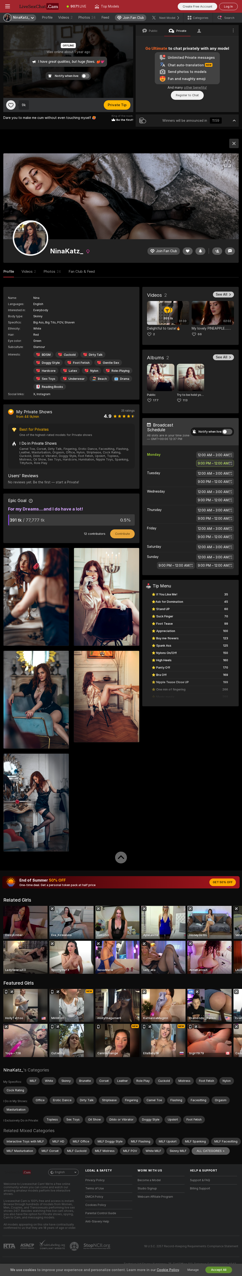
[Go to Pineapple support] (75, 1246)
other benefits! (195, 87)
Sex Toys (48, 379)
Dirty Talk (96, 354)
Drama (124, 379)
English (60, 1172)
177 (156, 400)
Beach (102, 379)
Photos (87, 17)
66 (200, 334)
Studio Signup (147, 1188)
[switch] (227, 432)
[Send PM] (230, 251)
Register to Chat (187, 95)
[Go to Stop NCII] (97, 1246)
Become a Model (149, 1180)
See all (221, 294)
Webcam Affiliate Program (155, 1196)
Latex (73, 370)
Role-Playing (121, 370)
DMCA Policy (94, 1196)
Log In (228, 6)
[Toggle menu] (7, 6)
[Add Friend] (217, 251)
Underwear (77, 379)
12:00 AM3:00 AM (213, 455)
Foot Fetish (81, 362)
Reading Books (52, 387)
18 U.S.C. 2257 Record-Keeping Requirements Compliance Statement (191, 1246)
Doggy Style (51, 362)
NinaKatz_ (13, 1069)
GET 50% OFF (223, 882)
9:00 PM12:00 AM (213, 463)
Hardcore (49, 370)
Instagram (43, 394)
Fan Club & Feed (82, 271)
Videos (65, 17)
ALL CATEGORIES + (211, 1151)
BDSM (46, 354)
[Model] (234, 143)
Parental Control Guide (100, 1213)
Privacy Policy (95, 1180)
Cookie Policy (168, 1270)
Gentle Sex (111, 362)
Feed (105, 17)
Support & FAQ (200, 1180)
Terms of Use (94, 1188)
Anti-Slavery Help (97, 1221)
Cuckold (70, 354)
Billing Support (200, 1188)
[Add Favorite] (11, 105)
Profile (47, 17)
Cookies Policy (95, 1205)
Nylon (94, 370)
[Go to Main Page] (38, 6)
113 (185, 400)
